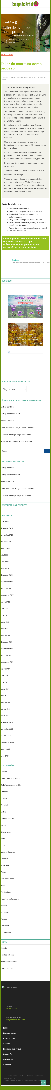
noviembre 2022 (7, 581)
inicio (3, 838)
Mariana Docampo (8, 852)
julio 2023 (4, 555)
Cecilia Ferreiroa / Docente (15, 1076)
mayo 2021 (5, 689)
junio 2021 (5, 682)
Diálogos (4, 811)
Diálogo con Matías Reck (10, 413)
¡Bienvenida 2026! (7, 420)
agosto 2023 (5, 548)
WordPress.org (6, 968)
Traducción (5, 925)
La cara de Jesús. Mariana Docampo (35, 1080)
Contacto (7, 1064)
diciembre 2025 (7, 528)
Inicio (5, 1027)
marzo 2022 (5, 635)
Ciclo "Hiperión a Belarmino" (11, 778)
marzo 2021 (5, 702)
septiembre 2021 (7, 662)
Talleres (4, 919)
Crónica (4, 798)
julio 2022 (4, 608)
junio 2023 (5, 561)
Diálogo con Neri (7, 406)
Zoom (20, 217)
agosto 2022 (5, 601)
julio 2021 (4, 675)
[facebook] (4, 996)
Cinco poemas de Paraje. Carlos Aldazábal (17, 427)
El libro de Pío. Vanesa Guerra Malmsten (16, 441)
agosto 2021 (5, 668)
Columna (4, 791)
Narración (4, 858)
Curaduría (4, 805)
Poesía (3, 872)
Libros (3, 845)
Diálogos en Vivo (7, 818)
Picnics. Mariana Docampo (13, 1081)
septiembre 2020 (7, 742)
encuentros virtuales (9, 77)
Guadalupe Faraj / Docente (35, 1076)
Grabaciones (6, 832)
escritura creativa (22, 77)
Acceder (4, 948)
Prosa (3, 885)
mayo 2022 (5, 622)
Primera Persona (7, 878)
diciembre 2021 (7, 642)
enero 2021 (5, 715)
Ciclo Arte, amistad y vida (11, 785)
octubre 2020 (6, 735)
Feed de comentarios (9, 961)
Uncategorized (7, 54)
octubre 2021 (6, 655)
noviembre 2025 (7, 535)
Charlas (4, 771)
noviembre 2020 (7, 729)
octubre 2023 (6, 541)
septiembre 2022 (7, 595)
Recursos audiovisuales (10, 898)
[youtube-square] (14, 996)
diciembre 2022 (7, 575)
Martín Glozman (34, 77)
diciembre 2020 (7, 722)
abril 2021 (4, 695)
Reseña (4, 905)
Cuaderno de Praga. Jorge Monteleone (16, 434)
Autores (6, 1043)
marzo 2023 (5, 568)
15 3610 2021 (11, 1008)
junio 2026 (5, 521)
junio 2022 (5, 615)
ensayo (3, 825)
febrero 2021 (5, 709)
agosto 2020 (5, 749)
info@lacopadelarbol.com (16, 1019)
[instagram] (9, 996)
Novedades (5, 865)
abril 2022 (4, 628)
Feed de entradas (7, 954)
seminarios (5, 912)
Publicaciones (6, 892)
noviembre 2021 (7, 648)
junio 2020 (5, 755)
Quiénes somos (9, 1033)
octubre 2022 (6, 588)
